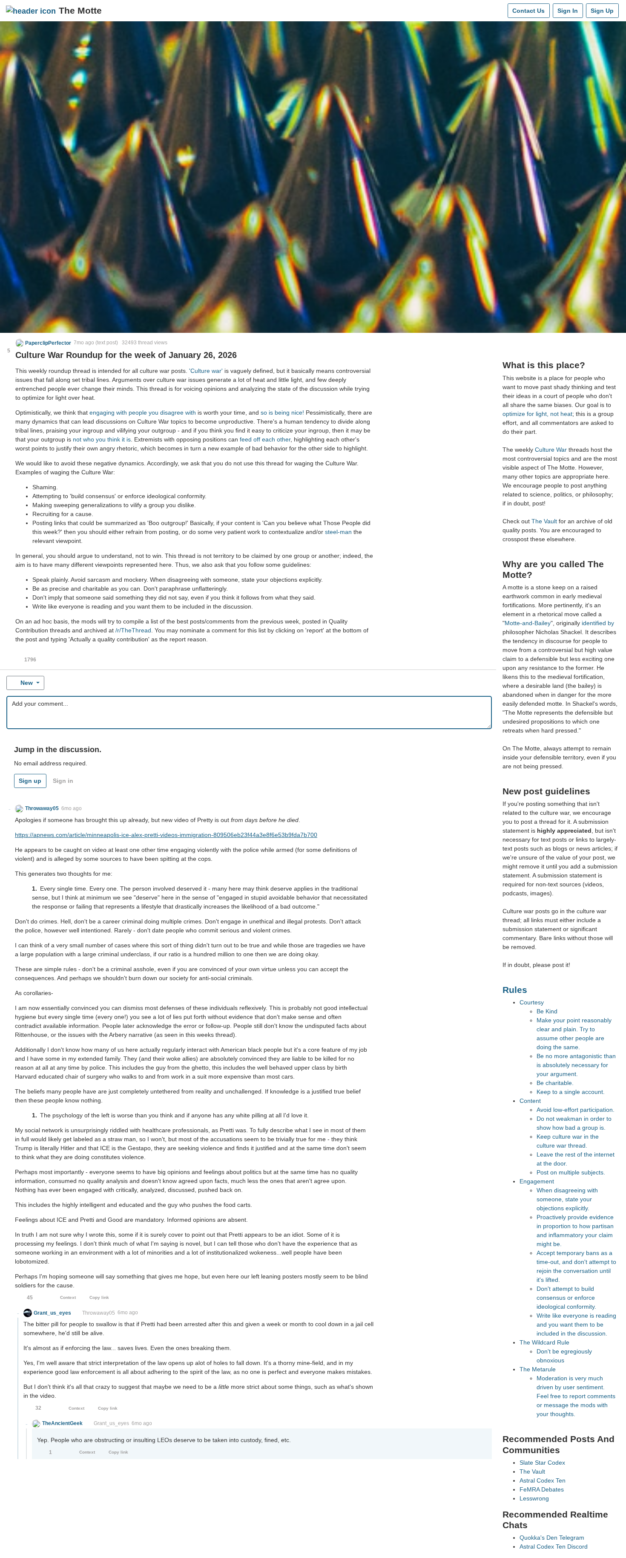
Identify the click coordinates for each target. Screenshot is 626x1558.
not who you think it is (102, 439)
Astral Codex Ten (543, 1480)
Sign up (30, 780)
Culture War (551, 449)
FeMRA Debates (542, 1489)
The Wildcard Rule (544, 1342)
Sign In (567, 10)
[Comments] (499, 11)
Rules (515, 990)
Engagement (537, 1181)
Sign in (63, 780)
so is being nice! (282, 412)
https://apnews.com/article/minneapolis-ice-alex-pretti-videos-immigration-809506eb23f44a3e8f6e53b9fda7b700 (166, 834)
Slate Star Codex (542, 1462)
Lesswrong (534, 1498)
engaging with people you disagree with (142, 412)
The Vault (544, 521)
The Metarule (538, 1369)
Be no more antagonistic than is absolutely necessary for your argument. (576, 1065)
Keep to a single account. (571, 1091)
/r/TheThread (133, 630)
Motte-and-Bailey (528, 623)
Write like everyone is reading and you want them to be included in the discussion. (576, 1324)
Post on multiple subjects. (571, 1172)
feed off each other (265, 439)
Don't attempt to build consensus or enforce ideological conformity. (566, 1297)
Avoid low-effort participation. (576, 1109)
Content (530, 1100)
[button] (43, 343)
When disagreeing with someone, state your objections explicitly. (567, 1199)
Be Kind (547, 1011)
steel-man (338, 531)
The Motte (80, 10)
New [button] (26, 682)
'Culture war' (206, 370)
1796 (30, 660)
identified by (598, 623)
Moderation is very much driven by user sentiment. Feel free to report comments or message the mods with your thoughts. (576, 1396)
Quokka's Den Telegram (552, 1537)
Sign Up (602, 10)
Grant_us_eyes (111, 1423)
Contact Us (528, 10)
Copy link (99, 1297)
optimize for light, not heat (537, 413)
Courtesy (532, 1002)
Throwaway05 (98, 1313)
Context (68, 1297)
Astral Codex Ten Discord (554, 1546)
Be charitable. (555, 1082)
